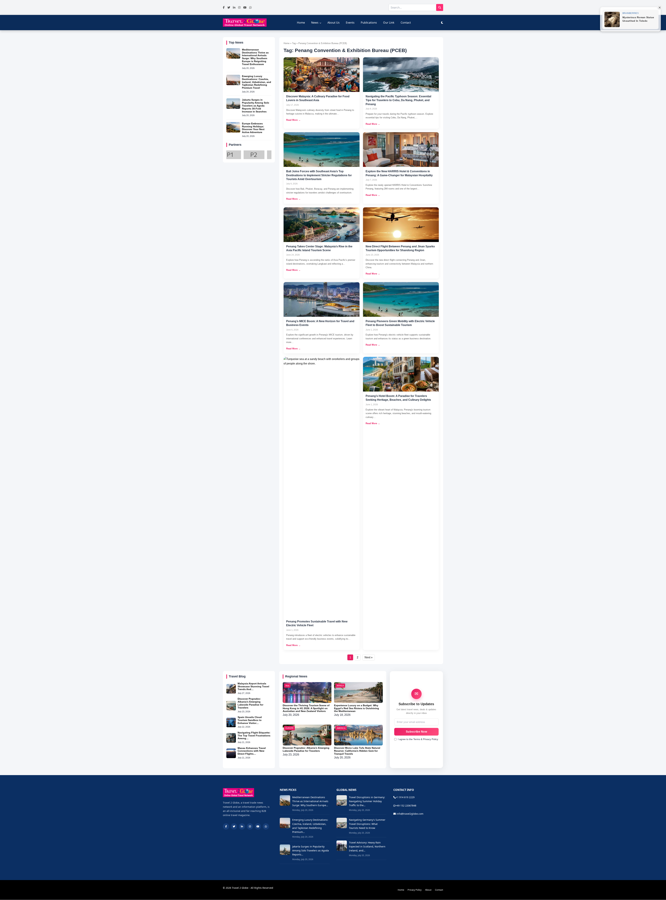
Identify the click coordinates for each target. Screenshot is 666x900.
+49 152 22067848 (405, 805)
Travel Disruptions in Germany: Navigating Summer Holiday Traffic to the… (367, 801)
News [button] (314, 22)
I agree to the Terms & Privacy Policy (418, 739)
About (428, 889)
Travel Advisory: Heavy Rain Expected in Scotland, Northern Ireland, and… (367, 846)
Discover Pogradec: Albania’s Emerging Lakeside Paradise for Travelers (250, 703)
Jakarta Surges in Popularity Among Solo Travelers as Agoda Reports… (310, 850)
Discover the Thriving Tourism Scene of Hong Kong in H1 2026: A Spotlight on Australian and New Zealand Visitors (306, 708)
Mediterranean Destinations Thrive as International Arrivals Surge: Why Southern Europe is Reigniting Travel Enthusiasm (255, 57)
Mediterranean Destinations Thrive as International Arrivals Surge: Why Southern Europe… (310, 801)
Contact (406, 22)
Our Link (388, 22)
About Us (333, 22)
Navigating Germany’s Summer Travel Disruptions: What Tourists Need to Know (367, 823)
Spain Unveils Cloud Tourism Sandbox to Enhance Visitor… (250, 720)
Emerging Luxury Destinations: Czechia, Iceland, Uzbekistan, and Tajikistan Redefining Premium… (310, 825)
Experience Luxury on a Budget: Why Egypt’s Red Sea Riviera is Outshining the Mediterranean (356, 708)
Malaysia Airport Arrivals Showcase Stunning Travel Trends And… (253, 686)
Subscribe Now (416, 731)
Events (350, 22)
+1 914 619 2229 (405, 797)
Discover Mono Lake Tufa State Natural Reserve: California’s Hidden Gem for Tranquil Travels (357, 750)
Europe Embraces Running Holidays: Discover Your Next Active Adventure (253, 128)
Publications (369, 22)
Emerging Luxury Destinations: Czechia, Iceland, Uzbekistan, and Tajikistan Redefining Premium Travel (256, 82)
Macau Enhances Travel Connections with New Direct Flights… (252, 751)
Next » (369, 657)
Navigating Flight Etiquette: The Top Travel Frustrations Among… (254, 735)
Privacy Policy (415, 889)
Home (301, 22)
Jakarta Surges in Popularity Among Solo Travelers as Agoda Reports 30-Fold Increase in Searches (255, 105)
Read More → (293, 120)
